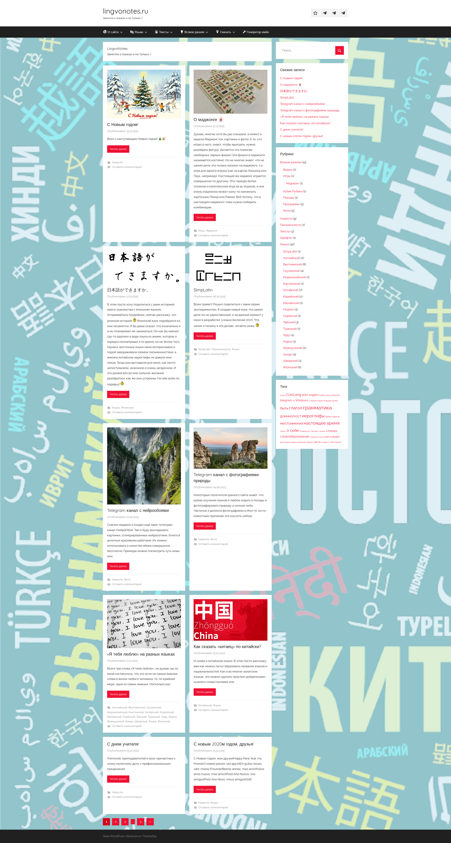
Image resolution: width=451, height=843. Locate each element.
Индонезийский (117, 712)
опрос (283, 431)
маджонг (336, 417)
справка (314, 437)
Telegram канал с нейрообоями (138, 510)
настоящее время (321, 423)
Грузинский (153, 707)
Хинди (129, 721)
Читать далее (118, 149)
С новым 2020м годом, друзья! (224, 744)
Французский (115, 721)
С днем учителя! (123, 744)
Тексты (285, 231)
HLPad (322, 395)
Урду (164, 716)
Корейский (167, 712)
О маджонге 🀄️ (209, 119)
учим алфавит (332, 436)
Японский (127, 407)
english (313, 395)
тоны (321, 437)
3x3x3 (282, 395)
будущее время (331, 401)
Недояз (288, 309)
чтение (324, 442)
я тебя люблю (334, 442)
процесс (315, 431)
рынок (322, 431)
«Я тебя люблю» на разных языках (141, 654)
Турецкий (154, 716)
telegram (286, 400)
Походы (288, 197)
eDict (305, 395)
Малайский (114, 716)
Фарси (173, 716)
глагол (295, 408)
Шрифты (286, 237)
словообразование (295, 436)
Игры (201, 230)
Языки (116, 407)
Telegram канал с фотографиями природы (310, 110)
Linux (328, 395)
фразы (310, 442)
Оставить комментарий (127, 167)
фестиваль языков (288, 442)
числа (317, 442)
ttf (294, 401)
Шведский (140, 721)
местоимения (291, 423)
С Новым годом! (122, 124)
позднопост (305, 431)
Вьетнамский (136, 707)
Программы (291, 204)
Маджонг (212, 230)
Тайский (141, 716)
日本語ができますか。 (128, 289)
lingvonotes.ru (125, 11)
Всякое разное (290, 162)
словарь (331, 430)
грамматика (317, 408)
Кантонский (136, 712)
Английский (119, 707)
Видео (287, 169)
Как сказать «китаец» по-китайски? (227, 646)
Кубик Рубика (292, 191)
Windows (301, 400)
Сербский (129, 716)
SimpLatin (203, 289)
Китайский (152, 712)
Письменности (221, 349)
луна (328, 416)
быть (284, 408)
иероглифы (313, 415)
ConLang (293, 395)
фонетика (302, 442)
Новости (117, 162)
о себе (293, 430)
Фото (127, 579)
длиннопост (290, 416)
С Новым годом (315, 401)
